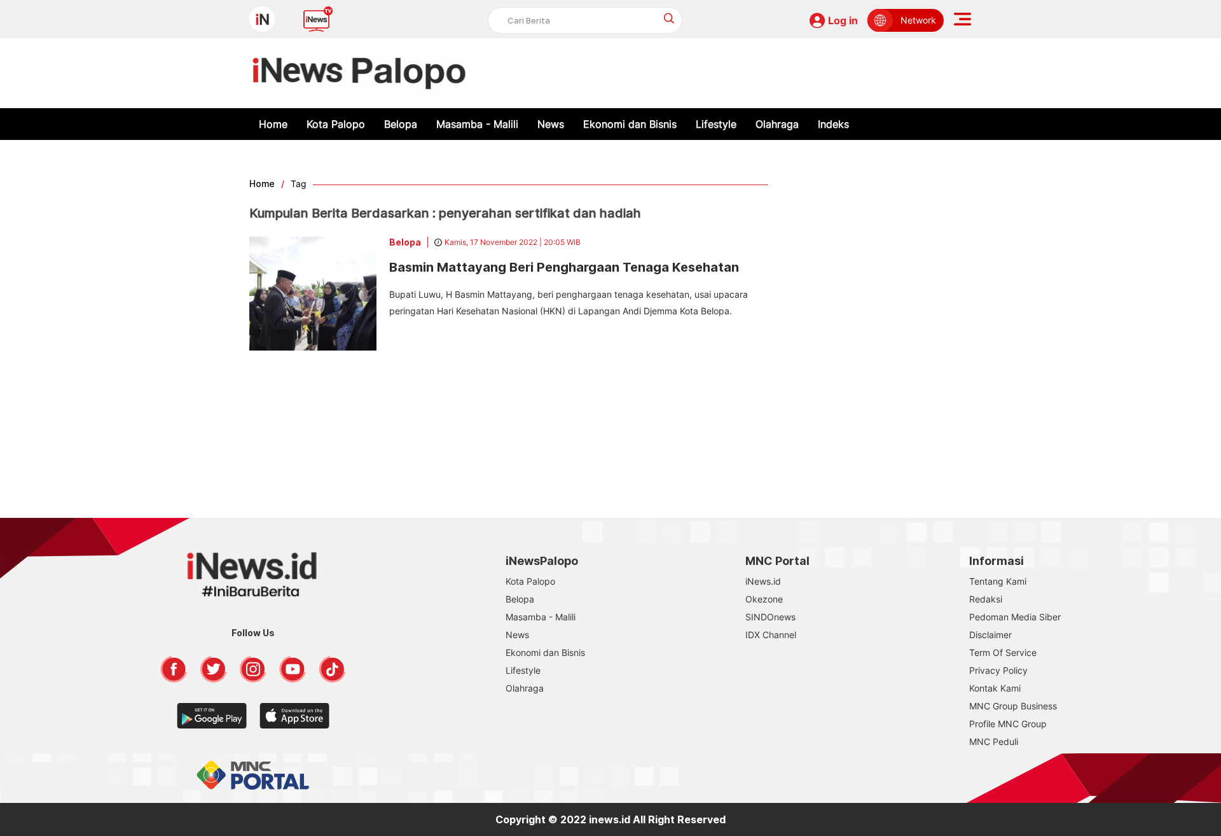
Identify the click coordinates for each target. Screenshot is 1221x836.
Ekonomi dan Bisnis (630, 124)
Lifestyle (716, 124)
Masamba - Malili (477, 124)
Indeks (833, 124)
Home (273, 124)
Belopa (400, 124)
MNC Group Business (1013, 705)
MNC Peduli (993, 741)
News (550, 124)
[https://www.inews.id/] (359, 73)
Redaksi (985, 599)
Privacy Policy (998, 670)
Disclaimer (990, 634)
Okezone (764, 599)
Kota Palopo (336, 124)
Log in (843, 20)
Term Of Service (1003, 652)
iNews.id (763, 581)
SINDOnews (770, 616)
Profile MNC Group (1008, 723)
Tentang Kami (997, 581)
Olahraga (777, 124)
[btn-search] (669, 18)
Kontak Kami (995, 688)
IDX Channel (770, 634)
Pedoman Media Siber (1015, 616)
